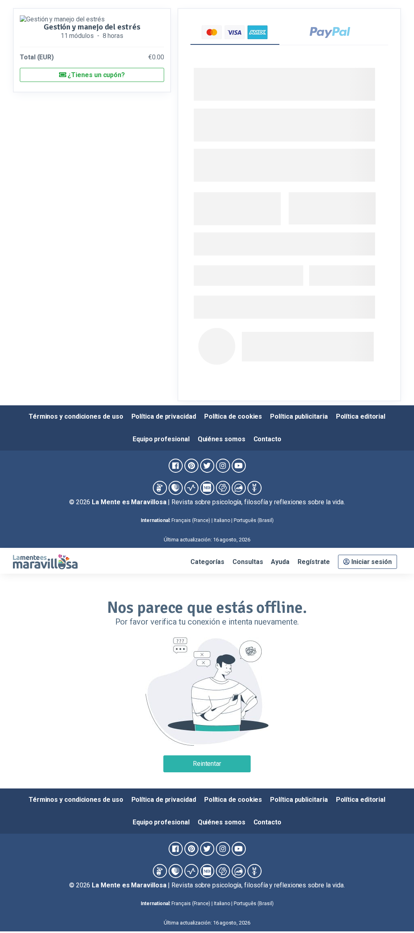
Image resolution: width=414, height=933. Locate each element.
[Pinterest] (191, 466)
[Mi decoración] (207, 488)
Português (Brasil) (254, 520)
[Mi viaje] (223, 488)
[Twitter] (207, 466)
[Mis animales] (254, 488)
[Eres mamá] (176, 488)
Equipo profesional (161, 439)
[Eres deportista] (191, 488)
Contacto (267, 439)
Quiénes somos (221, 439)
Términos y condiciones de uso (76, 416)
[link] (391, 910)
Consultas (247, 562)
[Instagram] (223, 466)
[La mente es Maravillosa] (160, 488)
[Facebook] (176, 466)
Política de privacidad (163, 416)
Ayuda (280, 562)
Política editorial (361, 416)
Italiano (222, 520)
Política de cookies (233, 416)
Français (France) (190, 520)
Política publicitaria (298, 416)
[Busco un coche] (239, 488)
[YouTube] (239, 466)
